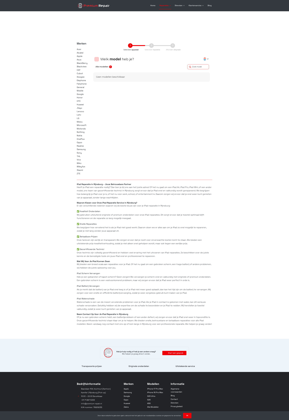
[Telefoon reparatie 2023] (94, 3)
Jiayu (79, 108)
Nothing (81, 132)
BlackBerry (82, 63)
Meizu (80, 121)
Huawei (80, 104)
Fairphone (82, 83)
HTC (79, 101)
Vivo (79, 159)
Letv (79, 114)
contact (110, 324)
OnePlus (81, 139)
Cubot (80, 73)
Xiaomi (80, 170)
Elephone (81, 80)
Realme (80, 146)
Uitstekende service (185, 366)
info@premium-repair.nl (91, 403)
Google (80, 94)
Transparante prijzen (92, 366)
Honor (80, 97)
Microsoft (81, 125)
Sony (79, 152)
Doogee (80, 77)
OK (187, 416)
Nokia (79, 135)
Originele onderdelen (139, 366)
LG (78, 118)
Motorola (81, 128)
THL (78, 156)
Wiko (79, 163)
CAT (78, 70)
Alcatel (80, 52)
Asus (79, 59)
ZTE (78, 173)
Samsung (81, 149)
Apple (79, 56)
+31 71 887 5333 (88, 400)
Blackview (81, 66)
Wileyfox (81, 166)
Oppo (79, 142)
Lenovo (80, 111)
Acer (79, 49)
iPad (87, 187)
